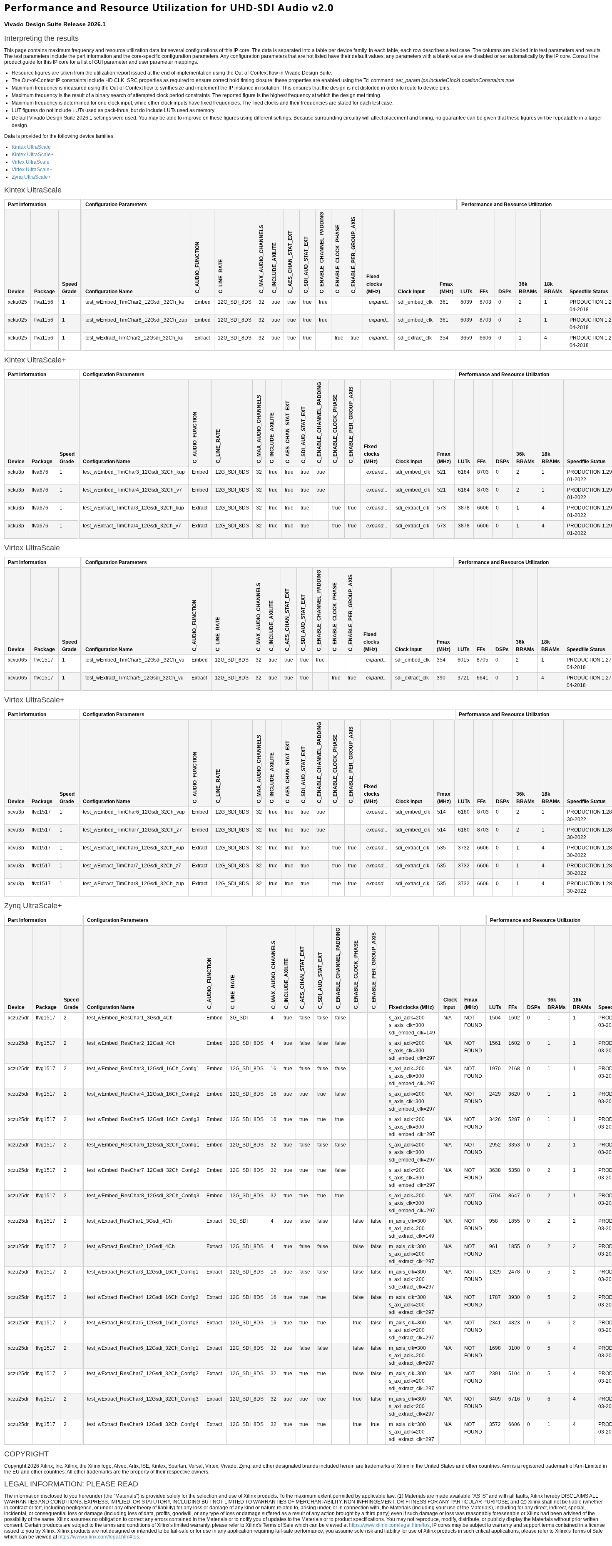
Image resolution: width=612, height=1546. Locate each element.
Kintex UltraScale (31, 147)
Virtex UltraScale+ (32, 169)
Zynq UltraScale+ (31, 177)
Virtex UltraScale (31, 162)
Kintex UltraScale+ (33, 154)
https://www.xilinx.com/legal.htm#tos (389, 1525)
